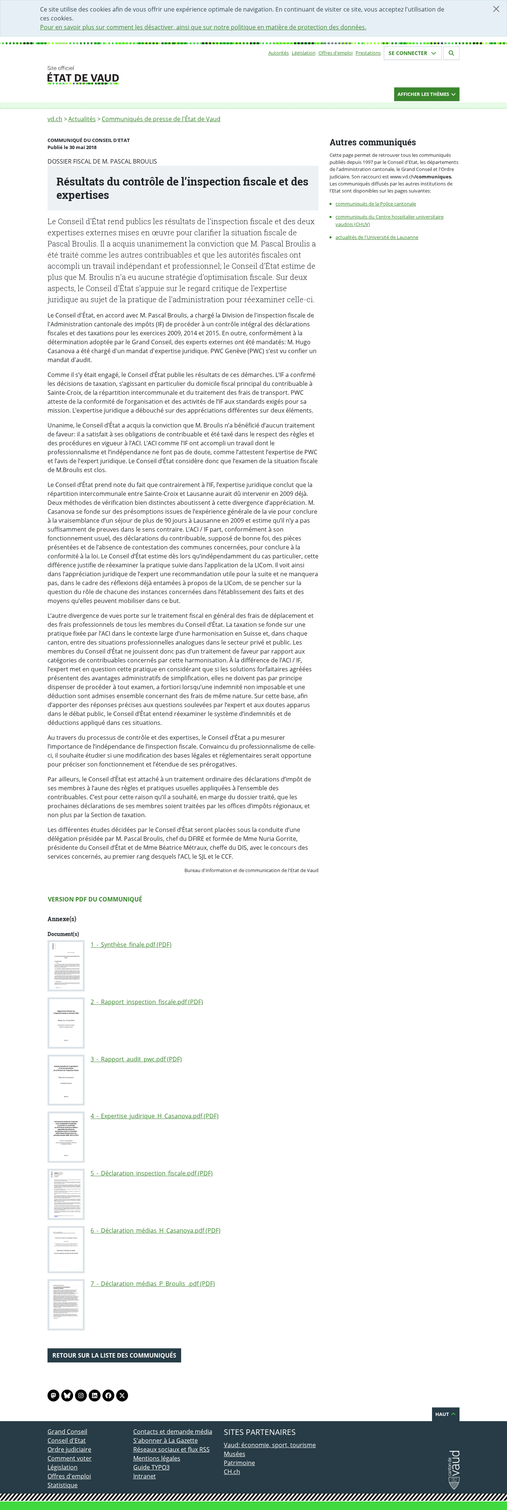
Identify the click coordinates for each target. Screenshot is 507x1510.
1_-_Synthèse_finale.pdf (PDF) (131, 944)
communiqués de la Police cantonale (376, 203)
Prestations (368, 52)
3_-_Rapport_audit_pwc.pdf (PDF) (136, 1059)
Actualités (82, 119)
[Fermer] (496, 8)
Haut (442, 1414)
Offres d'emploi (335, 52)
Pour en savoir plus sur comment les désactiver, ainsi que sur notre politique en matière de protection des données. (203, 27)
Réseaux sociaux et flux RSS (171, 1449)
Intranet (144, 1476)
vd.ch (55, 119)
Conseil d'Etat (67, 1440)
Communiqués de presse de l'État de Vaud (161, 119)
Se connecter (409, 53)
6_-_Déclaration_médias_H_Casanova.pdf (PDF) (155, 1230)
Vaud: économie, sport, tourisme (270, 1445)
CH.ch (232, 1472)
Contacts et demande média (172, 1431)
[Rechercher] (451, 53)
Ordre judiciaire (69, 1449)
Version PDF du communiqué (95, 899)
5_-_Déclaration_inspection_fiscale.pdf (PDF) (152, 1173)
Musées (234, 1454)
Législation (303, 52)
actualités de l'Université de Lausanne (377, 237)
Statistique (63, 1485)
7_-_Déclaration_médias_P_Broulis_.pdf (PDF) (153, 1284)
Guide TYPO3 (151, 1467)
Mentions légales (156, 1458)
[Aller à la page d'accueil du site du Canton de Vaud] (130, 75)
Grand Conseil (67, 1431)
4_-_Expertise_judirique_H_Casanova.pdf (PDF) (155, 1116)
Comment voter (70, 1458)
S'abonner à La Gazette (165, 1440)
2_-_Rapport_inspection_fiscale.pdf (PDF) (147, 1002)
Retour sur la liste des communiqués (114, 1355)
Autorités (278, 52)
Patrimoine (239, 1463)
